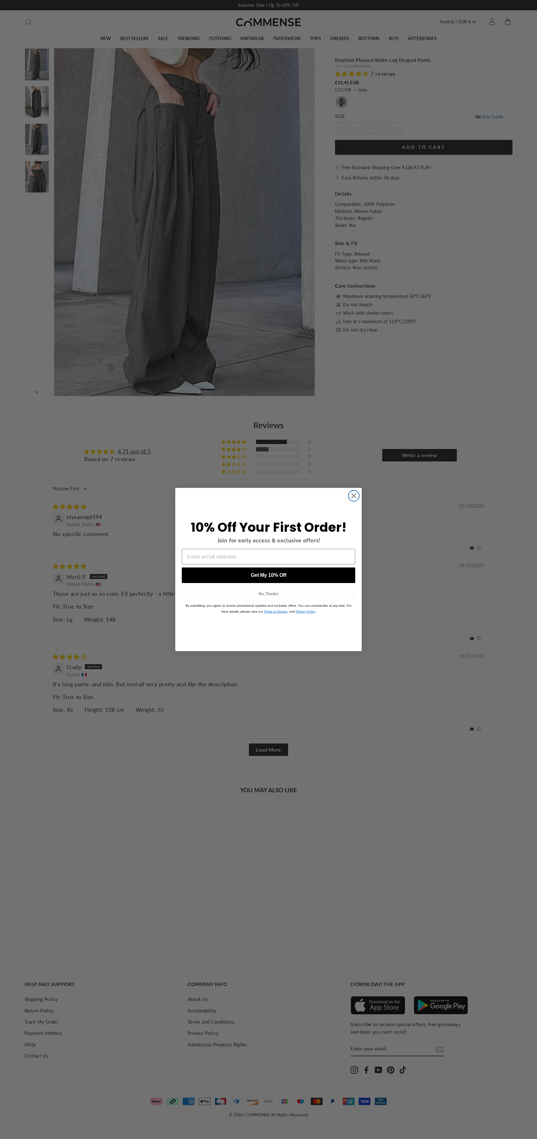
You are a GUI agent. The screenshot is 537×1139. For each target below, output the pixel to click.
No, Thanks (268, 594)
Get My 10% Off (268, 575)
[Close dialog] (353, 495)
